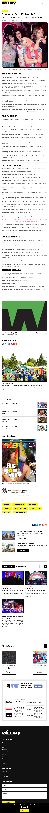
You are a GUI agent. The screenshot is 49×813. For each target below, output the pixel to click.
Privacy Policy (5, 771)
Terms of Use (5, 776)
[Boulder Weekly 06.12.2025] (42, 428)
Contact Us (4, 758)
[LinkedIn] (9, 344)
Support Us (4, 763)
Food (3, 747)
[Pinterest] (12, 344)
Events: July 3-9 (30, 589)
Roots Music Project (20, 508)
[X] (3, 344)
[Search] (42, 2)
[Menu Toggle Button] (46, 3)
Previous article (23, 538)
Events (5, 10)
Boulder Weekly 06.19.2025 (9, 419)
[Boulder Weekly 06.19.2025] (42, 420)
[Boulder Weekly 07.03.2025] (42, 405)
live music (6, 508)
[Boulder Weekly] (9, 3)
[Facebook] (6, 344)
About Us (4, 761)
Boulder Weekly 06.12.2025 (9, 427)
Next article (23, 550)
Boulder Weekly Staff (9, 20)
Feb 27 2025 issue (20, 512)
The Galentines (36, 508)
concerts (6, 504)
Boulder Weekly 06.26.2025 (9, 411)
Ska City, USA (32, 667)
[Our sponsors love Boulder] (14, 490)
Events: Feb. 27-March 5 (25, 543)
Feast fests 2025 (8, 383)
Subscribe (24, 810)
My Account (4, 756)
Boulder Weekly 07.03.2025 (9, 404)
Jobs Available (5, 752)
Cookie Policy (5, 774)
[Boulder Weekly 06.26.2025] (42, 412)
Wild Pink (6, 512)
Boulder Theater (19, 504)
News (3, 742)
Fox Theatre (32, 504)
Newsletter (4, 749)
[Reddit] (15, 344)
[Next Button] (45, 646)
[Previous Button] (40, 646)
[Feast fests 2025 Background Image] (24, 366)
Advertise (4, 754)
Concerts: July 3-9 (8, 589)
